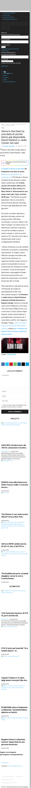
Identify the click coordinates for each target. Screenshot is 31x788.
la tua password (5, 45)
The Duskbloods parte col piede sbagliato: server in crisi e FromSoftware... (14, 576)
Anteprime (6, 77)
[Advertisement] (15, 106)
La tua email (4, 59)
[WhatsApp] (15, 364)
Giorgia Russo (5, 619)
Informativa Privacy (8, 17)
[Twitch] (26, 23)
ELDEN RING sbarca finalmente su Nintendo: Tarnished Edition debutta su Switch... (14, 709)
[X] (3, 28)
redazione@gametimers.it (15, 766)
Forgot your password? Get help (10, 49)
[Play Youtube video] (14, 345)
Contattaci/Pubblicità (9, 13)
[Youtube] (8, 28)
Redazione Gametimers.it (10, 19)
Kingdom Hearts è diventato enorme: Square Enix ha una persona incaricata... (13, 742)
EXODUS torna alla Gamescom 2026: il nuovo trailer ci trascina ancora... (14, 484)
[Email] (23, 364)
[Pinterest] (17, 23)
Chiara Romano (5, 451)
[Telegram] (21, 23)
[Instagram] (8, 23)
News (7, 124)
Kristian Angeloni (9, 146)
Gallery (5, 79)
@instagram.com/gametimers (11, 755)
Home (2, 124)
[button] (3, 67)
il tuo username (5, 39)
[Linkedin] (12, 23)
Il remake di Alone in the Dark (13, 169)
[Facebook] (3, 23)
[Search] (2, 85)
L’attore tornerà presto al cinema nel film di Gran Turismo (13, 326)
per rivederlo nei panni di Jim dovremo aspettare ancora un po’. (14, 331)
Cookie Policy (6, 15)
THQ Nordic (11, 354)
